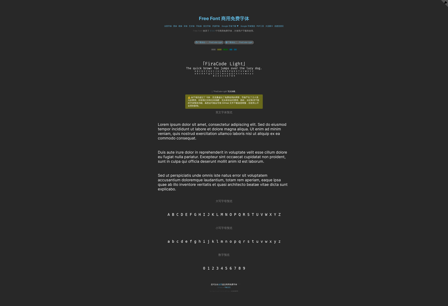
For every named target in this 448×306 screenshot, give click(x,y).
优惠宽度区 (279, 26)
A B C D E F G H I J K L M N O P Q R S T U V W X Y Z (224, 214)
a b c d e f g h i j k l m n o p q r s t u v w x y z (224, 241)
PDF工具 (260, 26)
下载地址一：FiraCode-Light (210, 42)
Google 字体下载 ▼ (230, 26)
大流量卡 (269, 26)
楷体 (180, 26)
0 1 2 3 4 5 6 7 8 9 (224, 268)
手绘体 (199, 26)
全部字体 (168, 26)
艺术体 (192, 26)
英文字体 (207, 26)
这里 (220, 284)
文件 (235, 49)
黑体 (175, 26)
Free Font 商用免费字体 (224, 18)
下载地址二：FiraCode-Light (240, 42)
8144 (212, 30)
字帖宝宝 (227, 287)
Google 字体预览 (248, 26)
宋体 (185, 26)
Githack (220, 287)
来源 (231, 49)
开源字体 (216, 26)
